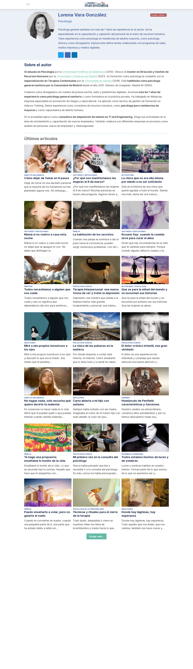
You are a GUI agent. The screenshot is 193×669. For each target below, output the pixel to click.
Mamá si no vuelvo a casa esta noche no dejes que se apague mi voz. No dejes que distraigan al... (46, 247)
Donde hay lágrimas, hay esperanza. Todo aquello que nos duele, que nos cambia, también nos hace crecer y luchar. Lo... (143, 524)
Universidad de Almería (98, 80)
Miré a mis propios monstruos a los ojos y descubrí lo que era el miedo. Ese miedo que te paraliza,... (47, 358)
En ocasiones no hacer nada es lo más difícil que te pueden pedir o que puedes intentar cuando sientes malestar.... (47, 413)
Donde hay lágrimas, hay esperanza (138, 513)
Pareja (76, 231)
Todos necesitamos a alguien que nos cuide (47, 291)
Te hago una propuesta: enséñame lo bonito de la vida (44, 458)
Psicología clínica (82, 286)
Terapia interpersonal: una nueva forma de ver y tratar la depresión (96, 291)
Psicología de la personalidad (88, 509)
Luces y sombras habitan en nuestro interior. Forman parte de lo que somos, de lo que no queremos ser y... (144, 469)
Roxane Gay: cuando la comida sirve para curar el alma (143, 236)
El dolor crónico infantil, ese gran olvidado (144, 347)
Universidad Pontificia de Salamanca (83, 71)
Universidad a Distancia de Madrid (77, 76)
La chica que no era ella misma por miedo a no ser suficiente (142, 179)
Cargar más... (96, 536)
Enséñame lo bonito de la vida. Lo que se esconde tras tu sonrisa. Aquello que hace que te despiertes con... (47, 469)
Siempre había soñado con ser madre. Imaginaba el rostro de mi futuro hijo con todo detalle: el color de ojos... (96, 413)
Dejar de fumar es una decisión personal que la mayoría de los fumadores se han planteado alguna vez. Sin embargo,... (47, 186)
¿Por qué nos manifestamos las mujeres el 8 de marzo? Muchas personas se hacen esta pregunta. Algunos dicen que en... (96, 190)
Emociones (29, 343)
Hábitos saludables (34, 175)
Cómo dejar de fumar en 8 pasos (46, 178)
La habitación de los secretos (93, 234)
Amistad (28, 286)
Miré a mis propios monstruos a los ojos (45, 347)
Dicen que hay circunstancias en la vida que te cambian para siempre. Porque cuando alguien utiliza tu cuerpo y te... (145, 247)
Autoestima (128, 175)
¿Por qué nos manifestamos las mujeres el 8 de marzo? (94, 179)
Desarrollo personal (132, 454)
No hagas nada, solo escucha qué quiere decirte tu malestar (47, 402)
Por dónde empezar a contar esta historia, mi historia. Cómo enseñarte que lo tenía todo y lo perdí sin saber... (95, 358)
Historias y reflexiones (85, 175)
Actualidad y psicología (134, 286)
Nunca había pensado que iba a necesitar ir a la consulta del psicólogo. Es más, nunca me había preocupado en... (95, 469)
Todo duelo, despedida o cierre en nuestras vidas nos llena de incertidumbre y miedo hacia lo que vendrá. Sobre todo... (93, 524)
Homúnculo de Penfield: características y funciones (140, 402)
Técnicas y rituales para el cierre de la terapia (95, 513)
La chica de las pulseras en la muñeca (93, 347)
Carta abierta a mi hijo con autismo (91, 402)
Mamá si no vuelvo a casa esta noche (45, 236)
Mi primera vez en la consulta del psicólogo (95, 458)
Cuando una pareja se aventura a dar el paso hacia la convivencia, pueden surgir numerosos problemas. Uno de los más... (96, 243)
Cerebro (126, 398)
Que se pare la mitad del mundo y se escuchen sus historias (144, 291)
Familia (27, 509)
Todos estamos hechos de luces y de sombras (145, 458)
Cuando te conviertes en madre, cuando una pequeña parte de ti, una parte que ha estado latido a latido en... (47, 524)
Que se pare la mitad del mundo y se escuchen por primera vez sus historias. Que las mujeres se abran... (145, 301)
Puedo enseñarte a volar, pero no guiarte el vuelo (47, 513)
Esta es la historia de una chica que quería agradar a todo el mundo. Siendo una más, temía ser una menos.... (145, 190)
